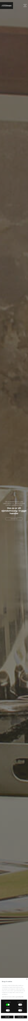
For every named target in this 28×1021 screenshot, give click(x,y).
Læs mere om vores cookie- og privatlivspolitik (12, 996)
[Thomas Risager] (6, 5)
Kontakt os (14, 518)
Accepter (21, 1017)
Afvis (7, 1017)
